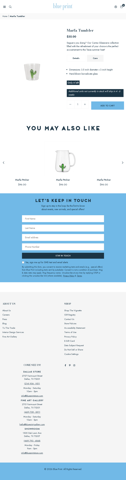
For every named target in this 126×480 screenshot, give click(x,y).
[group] (32, 57)
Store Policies (70, 323)
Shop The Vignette (73, 310)
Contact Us (69, 319)
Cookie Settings (71, 354)
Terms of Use (70, 332)
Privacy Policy (68, 275)
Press (4, 319)
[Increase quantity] (85, 104)
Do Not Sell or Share (73, 349)
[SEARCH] (10, 6)
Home (4, 16)
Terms (79, 275)
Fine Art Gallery (9, 336)
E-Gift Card (69, 341)
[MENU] (4, 6)
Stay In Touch (63, 255)
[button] (121, 6)
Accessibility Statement (74, 327)
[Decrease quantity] (70, 104)
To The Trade (8, 327)
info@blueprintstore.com (32, 395)
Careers (6, 314)
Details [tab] (76, 58)
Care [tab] (95, 58)
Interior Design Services (13, 332)
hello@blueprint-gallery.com (32, 424)
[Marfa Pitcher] (22, 156)
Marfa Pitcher (22, 179)
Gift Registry (69, 314)
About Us (6, 310)
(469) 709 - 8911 (32, 412)
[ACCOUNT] (116, 6)
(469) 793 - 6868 (32, 440)
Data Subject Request (74, 345)
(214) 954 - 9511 (32, 383)
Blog (4, 323)
